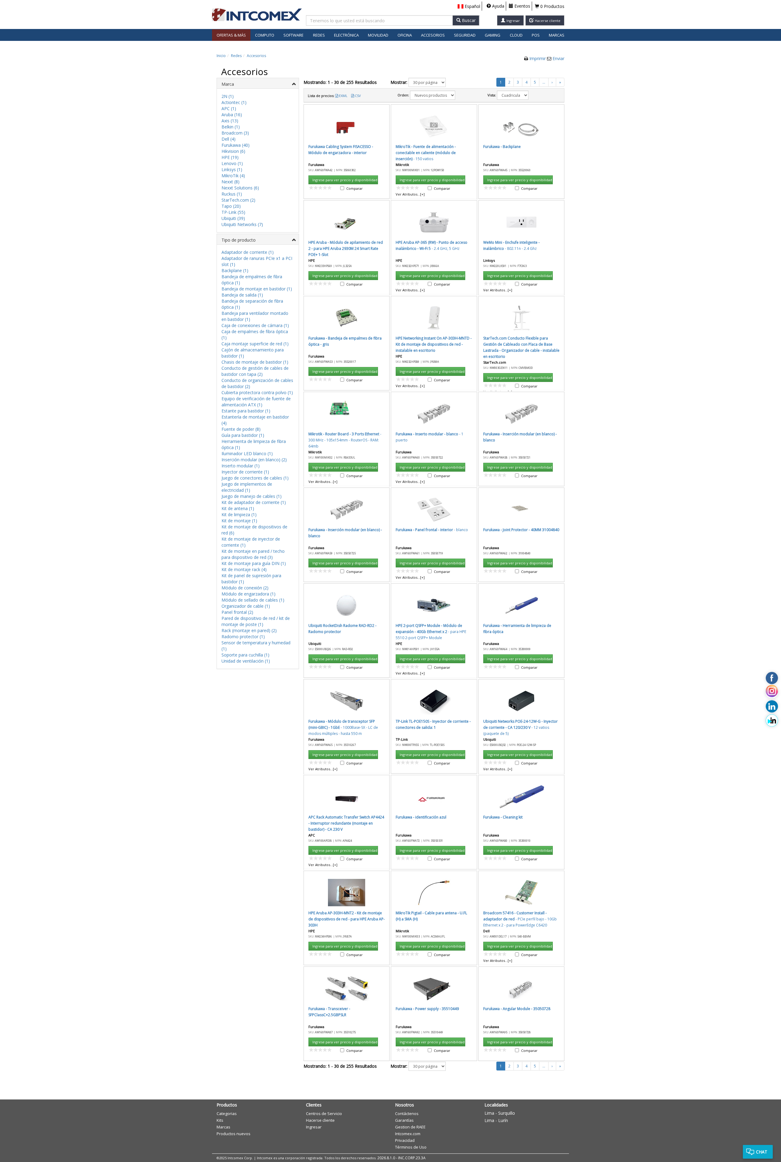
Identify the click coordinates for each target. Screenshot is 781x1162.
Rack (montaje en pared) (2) (249, 630)
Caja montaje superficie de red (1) (255, 344)
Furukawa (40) (235, 145)
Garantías (404, 1120)
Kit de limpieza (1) (239, 514)
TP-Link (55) (233, 212)
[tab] (258, 83)
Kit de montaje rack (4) (244, 569)
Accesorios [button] (433, 35)
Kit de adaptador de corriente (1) (253, 502)
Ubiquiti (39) (233, 218)
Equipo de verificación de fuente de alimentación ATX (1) (256, 402)
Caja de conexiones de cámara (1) (255, 325)
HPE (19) (230, 157)
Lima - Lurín (496, 1120)
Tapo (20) (231, 206)
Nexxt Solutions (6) (240, 188)
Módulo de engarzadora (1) (248, 594)
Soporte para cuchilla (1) (245, 655)
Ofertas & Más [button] (231, 35)
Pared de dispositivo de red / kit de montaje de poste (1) (255, 621)
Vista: (492, 95)
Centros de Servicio (324, 1113)
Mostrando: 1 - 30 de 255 (340, 82)
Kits (220, 1120)
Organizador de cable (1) (245, 606)
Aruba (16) (231, 114)
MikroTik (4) (233, 175)
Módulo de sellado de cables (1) (252, 600)
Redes (236, 55)
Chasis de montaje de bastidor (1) (254, 362)
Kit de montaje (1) (239, 520)
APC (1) (228, 108)
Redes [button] (319, 35)
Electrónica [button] (346, 35)
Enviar (558, 58)
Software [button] (293, 35)
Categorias (227, 1113)
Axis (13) (229, 121)
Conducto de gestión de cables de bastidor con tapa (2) (255, 371)
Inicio (221, 55)
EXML (343, 95)
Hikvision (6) (233, 151)
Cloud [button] (516, 35)
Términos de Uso (410, 1147)
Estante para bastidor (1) (245, 411)
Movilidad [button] (378, 35)
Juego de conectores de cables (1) (255, 478)
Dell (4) (228, 139)
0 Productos (551, 6)
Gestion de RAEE (410, 1127)
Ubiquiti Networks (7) (242, 224)
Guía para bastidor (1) (242, 435)
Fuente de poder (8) (241, 429)
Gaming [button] (492, 35)
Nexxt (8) (230, 182)
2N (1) (227, 96)
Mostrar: (398, 82)
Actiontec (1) (234, 102)
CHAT (761, 1152)
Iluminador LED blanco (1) (247, 453)
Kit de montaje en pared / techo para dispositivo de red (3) (253, 554)
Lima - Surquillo (499, 1113)
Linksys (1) (231, 169)
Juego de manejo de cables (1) (251, 496)
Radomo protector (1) (243, 636)
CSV (358, 95)
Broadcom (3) (235, 133)
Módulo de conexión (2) (244, 588)
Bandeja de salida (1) (242, 295)
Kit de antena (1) (237, 508)
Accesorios (256, 55)
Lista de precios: (321, 95)
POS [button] (536, 35)
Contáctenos (407, 1113)
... (543, 82)
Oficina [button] (405, 35)
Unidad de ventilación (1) (245, 661)
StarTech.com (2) (238, 200)
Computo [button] (264, 35)
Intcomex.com (407, 1133)
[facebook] (772, 678)
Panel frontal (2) (237, 612)
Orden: (403, 95)
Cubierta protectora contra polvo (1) (257, 392)
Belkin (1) (230, 127)
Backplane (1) (234, 270)
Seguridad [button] (465, 35)
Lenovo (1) (232, 163)
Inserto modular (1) (240, 466)
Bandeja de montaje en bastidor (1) (256, 289)
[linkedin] (772, 706)
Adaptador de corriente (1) (247, 252)
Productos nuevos (233, 1133)
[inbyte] (772, 720)
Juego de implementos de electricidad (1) (246, 487)
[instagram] (772, 692)
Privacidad (405, 1140)
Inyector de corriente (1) (245, 472)
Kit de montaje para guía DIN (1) (253, 563)
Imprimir (538, 58)
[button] (469, 6)
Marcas (556, 35)
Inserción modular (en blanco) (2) (254, 459)
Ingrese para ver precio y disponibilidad (344, 180)
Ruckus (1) (231, 194)
